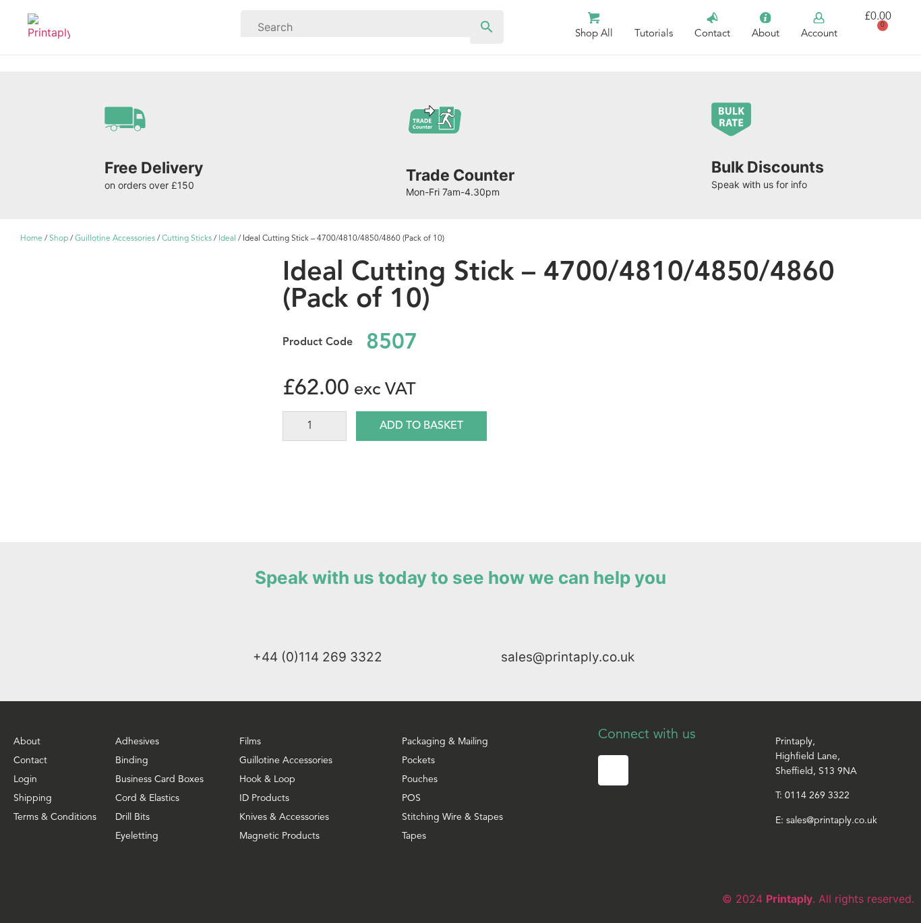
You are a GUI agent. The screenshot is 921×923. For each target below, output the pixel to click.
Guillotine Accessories (115, 239)
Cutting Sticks (187, 239)
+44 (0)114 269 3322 (317, 657)
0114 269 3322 (817, 796)
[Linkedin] (613, 770)
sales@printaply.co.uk (567, 657)
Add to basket (421, 426)
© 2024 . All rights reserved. (818, 898)
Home (31, 239)
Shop (58, 239)
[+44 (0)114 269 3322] (264, 618)
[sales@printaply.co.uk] (513, 618)
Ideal (227, 239)
